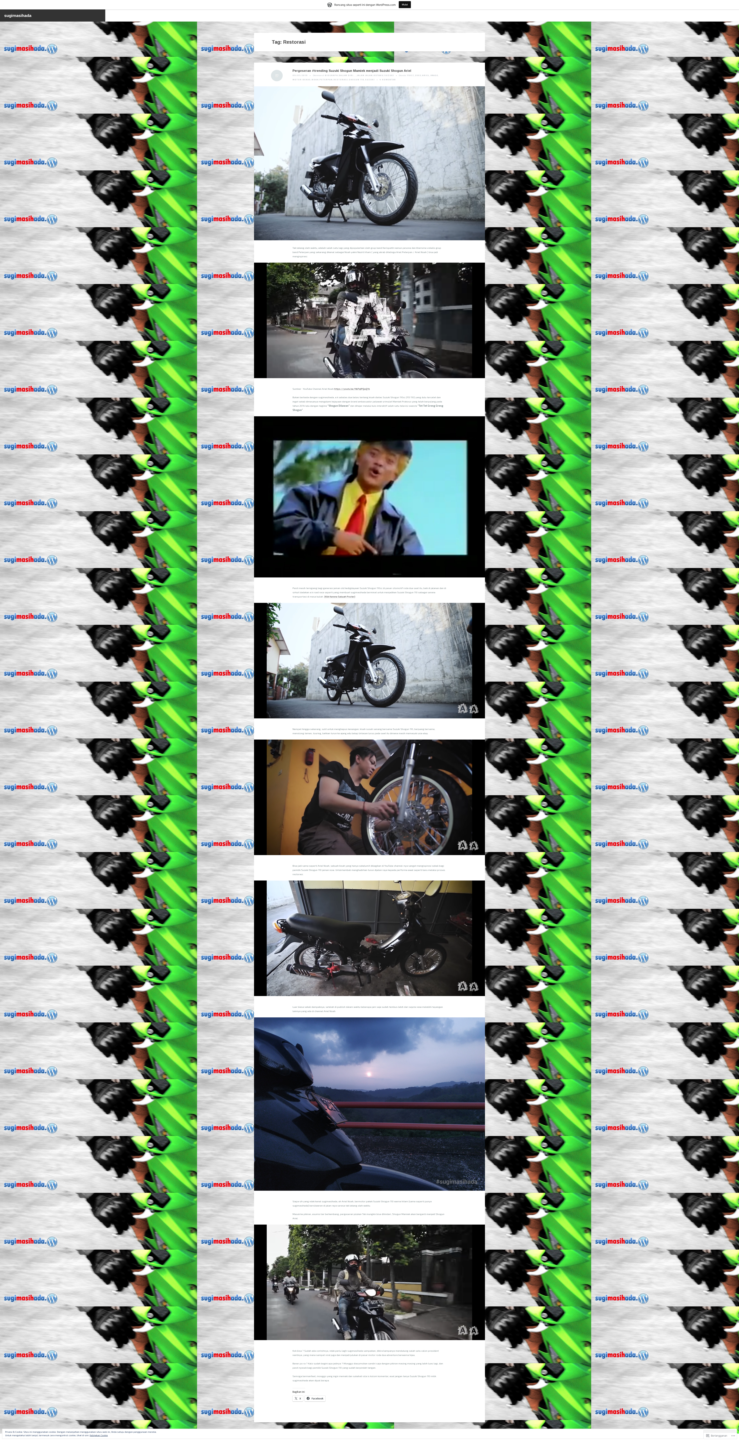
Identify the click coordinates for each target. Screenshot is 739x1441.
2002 (418, 75)
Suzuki (389, 75)
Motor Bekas (302, 79)
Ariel (426, 75)
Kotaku (379, 75)
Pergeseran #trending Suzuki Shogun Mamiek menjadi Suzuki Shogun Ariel (352, 71)
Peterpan (326, 79)
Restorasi (341, 79)
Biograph (331, 75)
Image (434, 75)
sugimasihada (17, 15)
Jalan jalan (365, 75)
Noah (315, 79)
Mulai (405, 4)
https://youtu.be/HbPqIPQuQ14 (352, 388)
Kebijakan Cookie (99, 1435)
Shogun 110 (356, 79)
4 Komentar (388, 79)
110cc (410, 75)
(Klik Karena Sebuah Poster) (339, 596)
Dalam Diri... (347, 75)
